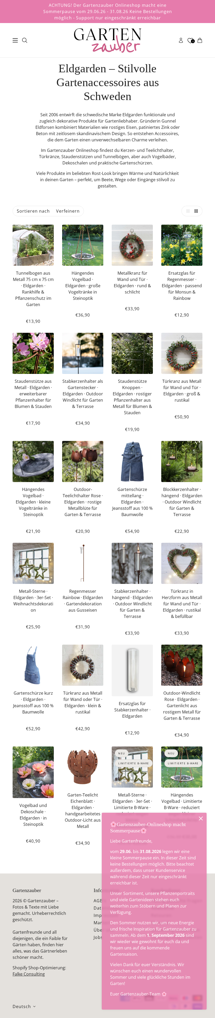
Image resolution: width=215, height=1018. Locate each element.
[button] (186, 211)
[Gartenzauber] (107, 40)
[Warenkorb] (199, 40)
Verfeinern (68, 211)
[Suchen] (24, 40)
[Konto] (181, 40)
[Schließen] (200, 818)
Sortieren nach (33, 211)
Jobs (98, 937)
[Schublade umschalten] (15, 40)
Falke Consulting (29, 974)
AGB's (100, 901)
